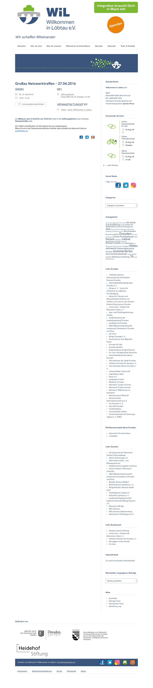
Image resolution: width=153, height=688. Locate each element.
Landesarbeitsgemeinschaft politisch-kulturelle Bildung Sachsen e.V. (121, 501)
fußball (126, 239)
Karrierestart (109, 246)
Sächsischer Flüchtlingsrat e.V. (121, 514)
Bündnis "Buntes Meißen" (119, 482)
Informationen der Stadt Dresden (122, 360)
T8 (131, 256)
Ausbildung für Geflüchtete (126, 229)
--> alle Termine (112, 165)
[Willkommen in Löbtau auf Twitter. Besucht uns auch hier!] (126, 187)
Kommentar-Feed (116, 603)
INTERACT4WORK (113, 243)
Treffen (63, 109)
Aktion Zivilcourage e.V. (118, 458)
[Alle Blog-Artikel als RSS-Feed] (133, 664)
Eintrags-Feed (114, 601)
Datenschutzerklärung (42, 671)
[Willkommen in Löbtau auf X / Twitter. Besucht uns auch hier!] (110, 664)
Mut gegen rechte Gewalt (119, 541)
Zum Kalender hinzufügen (32, 104)
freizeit (110, 239)
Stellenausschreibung (121, 257)
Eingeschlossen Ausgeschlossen (122, 350)
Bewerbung (110, 234)
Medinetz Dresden (116, 382)
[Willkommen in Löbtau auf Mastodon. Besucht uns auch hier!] (125, 664)
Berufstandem (130, 231)
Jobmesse (128, 243)
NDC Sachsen (114, 509)
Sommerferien (123, 251)
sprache (108, 257)
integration (124, 241)
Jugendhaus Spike (116, 374)
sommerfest (132, 254)
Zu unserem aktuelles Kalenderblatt (120, 560)
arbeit (122, 225)
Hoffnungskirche (67, 94)
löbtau (133, 246)
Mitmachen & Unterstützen (78, 46)
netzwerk (111, 248)
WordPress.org (115, 606)
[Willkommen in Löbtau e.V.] (46, 32)
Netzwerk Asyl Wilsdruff (119, 395)
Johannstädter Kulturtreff (119, 371)
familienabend (109, 237)
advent (107, 223)
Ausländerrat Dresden (118, 323)
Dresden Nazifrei (116, 347)
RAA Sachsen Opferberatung (120, 511)
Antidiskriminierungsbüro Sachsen (123, 466)
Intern (83, 671)
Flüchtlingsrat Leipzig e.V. (119, 493)
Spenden (116, 24)
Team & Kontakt (128, 46)
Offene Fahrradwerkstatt (128, 137)
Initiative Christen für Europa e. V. (123, 363)
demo (116, 234)
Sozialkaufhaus (115, 409)
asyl (108, 229)
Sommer (109, 251)
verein (135, 257)
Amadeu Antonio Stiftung (119, 531)
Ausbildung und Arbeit (111, 231)
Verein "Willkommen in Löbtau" (79, 109)
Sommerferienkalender (116, 254)
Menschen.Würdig (116, 506)
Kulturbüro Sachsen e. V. (119, 495)
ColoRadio (113, 436)
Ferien (117, 236)
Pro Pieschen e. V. (116, 403)
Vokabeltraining (110, 259)
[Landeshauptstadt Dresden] (40, 641)
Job (122, 243)
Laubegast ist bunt (116, 379)
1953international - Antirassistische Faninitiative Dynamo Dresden (118, 277)
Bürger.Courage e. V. (117, 336)
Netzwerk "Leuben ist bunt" (120, 385)
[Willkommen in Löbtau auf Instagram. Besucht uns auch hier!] (134, 187)
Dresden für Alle (115, 344)
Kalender (112, 46)
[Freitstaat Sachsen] (89, 641)
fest (136, 237)
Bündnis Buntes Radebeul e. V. (121, 484)
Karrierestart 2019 (118, 246)
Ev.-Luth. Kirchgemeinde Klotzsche (123, 352)
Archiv (59, 671)
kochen (126, 246)
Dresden (125, 234)
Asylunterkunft (115, 229)
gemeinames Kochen (113, 241)
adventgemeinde (114, 223)
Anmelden (113, 598)
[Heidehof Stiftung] (32, 656)
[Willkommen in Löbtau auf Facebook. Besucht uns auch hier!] (119, 187)
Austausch (121, 231)
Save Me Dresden (116, 406)
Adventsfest (122, 223)
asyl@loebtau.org (21, 131)
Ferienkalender (127, 236)
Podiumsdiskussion (125, 248)
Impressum (22, 671)
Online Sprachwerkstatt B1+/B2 (128, 123)
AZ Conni (112, 334)
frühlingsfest (118, 239)
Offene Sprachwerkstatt (128, 152)
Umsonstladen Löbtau (118, 411)
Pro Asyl (112, 544)
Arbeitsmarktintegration (124, 227)
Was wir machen (53, 46)
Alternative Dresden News (119, 433)
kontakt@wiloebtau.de (66, 662)
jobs (135, 243)
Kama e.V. (113, 376)
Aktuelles (21, 46)
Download (71, 671)
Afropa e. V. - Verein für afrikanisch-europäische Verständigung (117, 291)
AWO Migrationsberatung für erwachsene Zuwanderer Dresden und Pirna (120, 328)
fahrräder (134, 234)
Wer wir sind (36, 46)
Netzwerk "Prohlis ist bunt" (120, 387)
